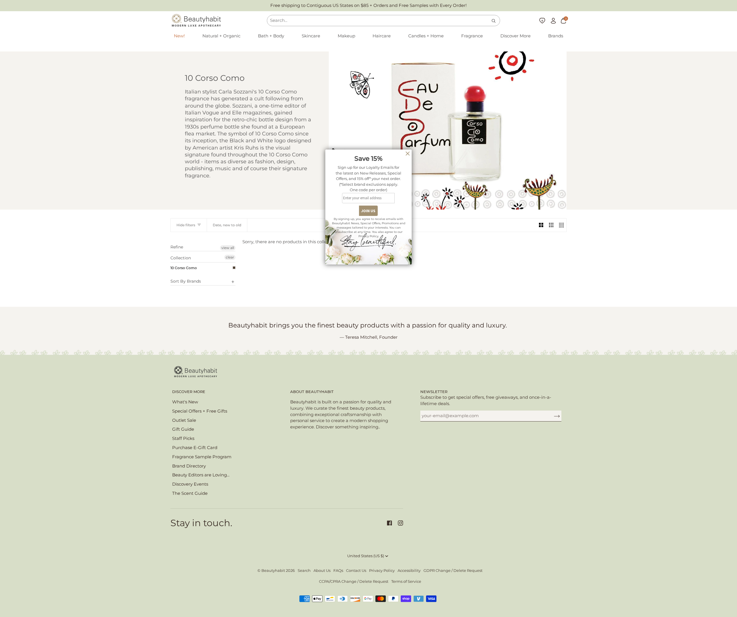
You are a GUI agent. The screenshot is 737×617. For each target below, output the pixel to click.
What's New (185, 402)
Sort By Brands (185, 281)
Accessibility (409, 570)
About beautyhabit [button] (312, 392)
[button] (221, 36)
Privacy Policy (382, 570)
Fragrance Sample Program (201, 456)
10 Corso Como (183, 268)
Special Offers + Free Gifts (199, 411)
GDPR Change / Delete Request (453, 570)
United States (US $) (365, 556)
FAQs (338, 570)
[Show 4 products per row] (561, 225)
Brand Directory (189, 466)
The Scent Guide (190, 493)
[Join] (552, 415)
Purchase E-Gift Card (194, 447)
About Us (322, 570)
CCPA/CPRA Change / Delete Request (353, 581)
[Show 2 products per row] (541, 225)
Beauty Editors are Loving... (200, 475)
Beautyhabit (273, 570)
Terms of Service (406, 581)
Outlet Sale (184, 420)
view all (227, 248)
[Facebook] (389, 523)
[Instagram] (400, 523)
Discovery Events (190, 484)
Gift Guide (183, 429)
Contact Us (356, 570)
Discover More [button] (188, 392)
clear (230, 257)
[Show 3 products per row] (551, 225)
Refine (176, 247)
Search (304, 570)
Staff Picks (183, 438)
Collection (180, 257)
